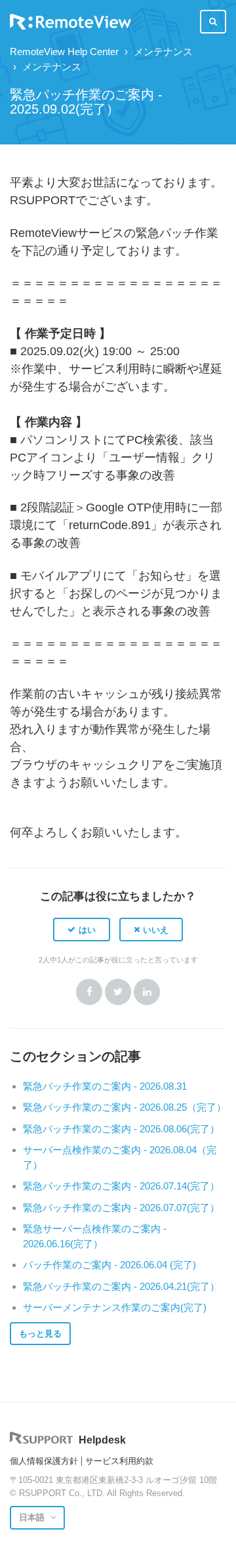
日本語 (33, 1517)
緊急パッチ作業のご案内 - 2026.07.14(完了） (121, 1185)
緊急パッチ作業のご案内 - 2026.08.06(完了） (121, 1128)
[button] (81, 929)
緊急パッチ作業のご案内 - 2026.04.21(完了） (121, 1286)
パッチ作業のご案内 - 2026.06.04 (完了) (109, 1264)
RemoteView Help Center (64, 51)
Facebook (89, 992)
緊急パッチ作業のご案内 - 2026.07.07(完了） (121, 1207)
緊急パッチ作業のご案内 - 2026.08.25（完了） (124, 1107)
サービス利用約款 (119, 1461)
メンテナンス (163, 51)
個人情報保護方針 (44, 1461)
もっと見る (40, 1334)
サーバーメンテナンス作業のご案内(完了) (114, 1307)
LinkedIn (147, 992)
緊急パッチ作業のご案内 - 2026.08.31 (105, 1086)
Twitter (118, 992)
